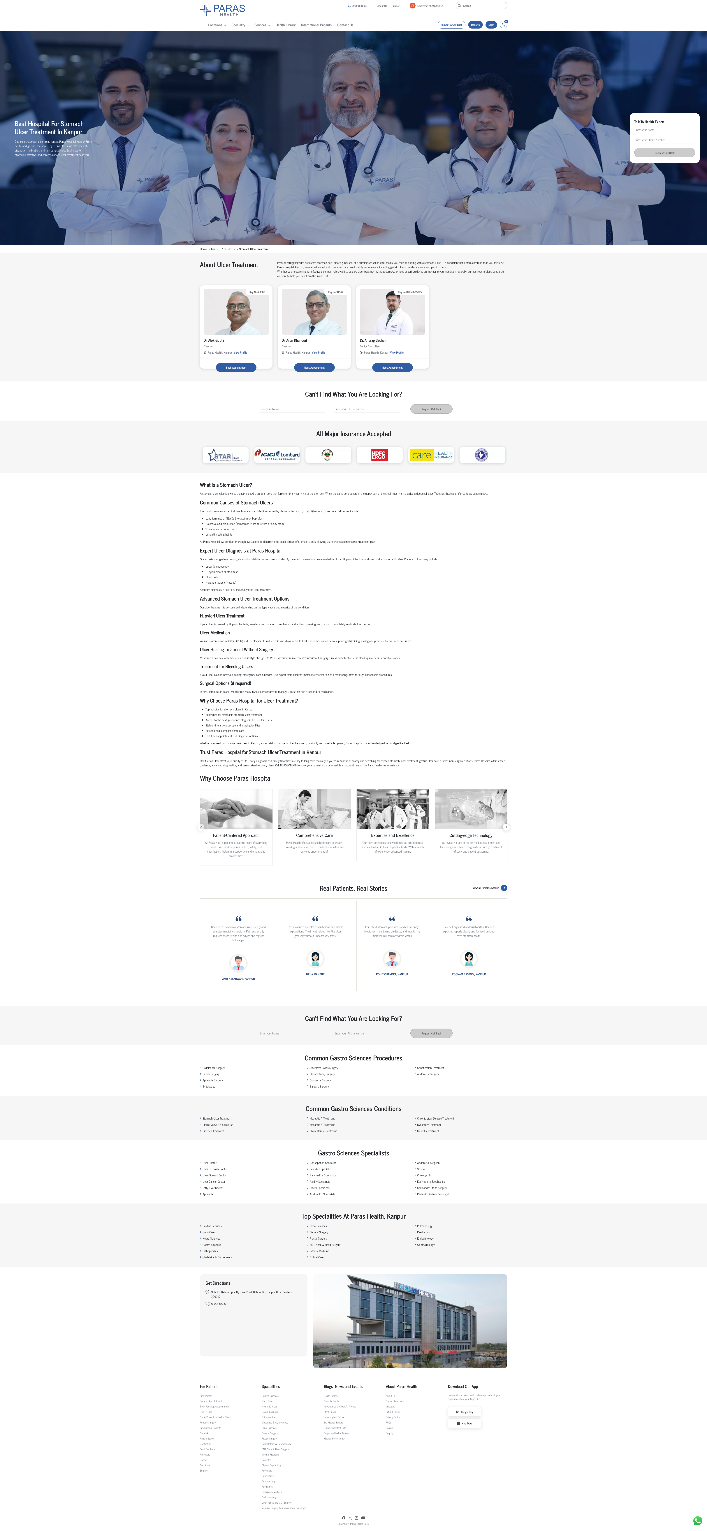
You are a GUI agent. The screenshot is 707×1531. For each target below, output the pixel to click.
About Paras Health (401, 1386)
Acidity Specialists (320, 1181)
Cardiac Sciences (212, 1226)
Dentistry (266, 1460)
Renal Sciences (318, 1226)
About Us (382, 5)
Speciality (238, 25)
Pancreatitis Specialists (323, 1175)
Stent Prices (330, 1411)
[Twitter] (350, 1518)
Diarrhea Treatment (213, 1131)
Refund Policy (393, 1411)
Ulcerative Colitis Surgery (324, 1067)
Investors (390, 1406)
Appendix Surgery (213, 1080)
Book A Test (206, 1411)
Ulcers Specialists (320, 1187)
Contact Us (345, 25)
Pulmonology (424, 1226)
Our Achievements (395, 1401)
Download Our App (463, 1386)
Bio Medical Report (333, 1422)
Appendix (208, 1194)
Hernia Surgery (211, 1074)
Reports (475, 24)
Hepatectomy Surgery (322, 1074)
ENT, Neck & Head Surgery (325, 1244)
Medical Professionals (335, 1438)
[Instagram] (356, 1518)
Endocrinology (425, 1238)
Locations (215, 25)
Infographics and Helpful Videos (340, 1406)
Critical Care (316, 1257)
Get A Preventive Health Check (215, 1417)
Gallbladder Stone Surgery (432, 1187)
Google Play (467, 1412)
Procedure (205, 1454)
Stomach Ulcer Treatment (217, 1118)
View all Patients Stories (486, 887)
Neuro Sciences (211, 1238)
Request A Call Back (451, 24)
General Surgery (319, 1232)
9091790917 (436, 6)
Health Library (286, 25)
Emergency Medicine (272, 1492)
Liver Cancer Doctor (214, 1181)
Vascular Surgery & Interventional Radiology (284, 1508)
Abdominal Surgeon (428, 1162)
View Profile (240, 352)
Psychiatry (267, 1470)
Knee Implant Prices (334, 1417)
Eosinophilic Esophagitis (431, 1181)
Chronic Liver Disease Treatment (435, 1118)
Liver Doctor (210, 1162)
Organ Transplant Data (335, 1428)
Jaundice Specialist (320, 1169)
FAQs (388, 1422)
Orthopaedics (210, 1251)
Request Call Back (665, 152)
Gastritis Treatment (428, 1131)
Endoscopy (209, 1086)
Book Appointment (236, 367)
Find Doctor (206, 1395)
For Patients (209, 1386)
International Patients (316, 25)
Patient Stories (207, 1438)
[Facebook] (343, 1518)
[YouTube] (363, 1518)
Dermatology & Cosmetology (276, 1444)
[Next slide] (506, 827)
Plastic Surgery (318, 1238)
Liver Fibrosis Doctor (214, 1175)
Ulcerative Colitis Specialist (218, 1124)
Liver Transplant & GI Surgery (276, 1502)
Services (260, 25)
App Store (467, 1423)
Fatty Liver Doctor (213, 1187)
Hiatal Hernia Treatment (323, 1131)
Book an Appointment (211, 1401)
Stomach (422, 1169)
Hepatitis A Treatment (322, 1118)
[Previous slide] (201, 827)
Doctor (203, 1460)
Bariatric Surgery (319, 1086)
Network (204, 1433)
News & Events (331, 1401)
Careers (389, 1428)
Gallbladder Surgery (214, 1067)
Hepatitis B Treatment (322, 1124)
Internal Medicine (319, 1251)
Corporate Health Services (337, 1433)
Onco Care (208, 1232)
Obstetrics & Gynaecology (218, 1257)
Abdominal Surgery (428, 1074)
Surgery (203, 1470)
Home (203, 249)
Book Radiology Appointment (214, 1406)
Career (396, 5)
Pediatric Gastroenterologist (433, 1194)
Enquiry (389, 1433)
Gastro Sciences (212, 1244)
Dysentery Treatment (429, 1124)
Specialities (271, 1386)
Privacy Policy (393, 1417)
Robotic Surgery (208, 1422)
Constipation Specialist (323, 1162)
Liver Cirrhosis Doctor (215, 1169)
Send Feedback (207, 1449)
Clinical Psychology (271, 1465)
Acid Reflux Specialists (322, 1194)
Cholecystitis (424, 1175)
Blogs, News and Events (343, 1386)
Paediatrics (423, 1232)
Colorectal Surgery (320, 1080)
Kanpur (215, 249)
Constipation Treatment (430, 1067)
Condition (229, 249)
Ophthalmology (426, 1244)
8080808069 (359, 6)
